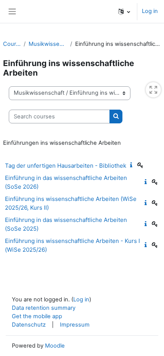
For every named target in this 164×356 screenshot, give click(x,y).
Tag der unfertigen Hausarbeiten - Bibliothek (65, 165)
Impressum (75, 324)
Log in (150, 11)
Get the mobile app (37, 316)
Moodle (55, 345)
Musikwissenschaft (48, 43)
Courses (12, 43)
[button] (124, 11)
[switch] (153, 89)
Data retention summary (44, 307)
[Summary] (132, 165)
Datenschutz (29, 324)
